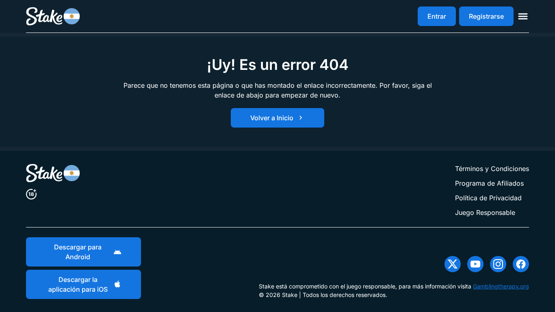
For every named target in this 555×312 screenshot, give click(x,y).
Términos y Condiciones (492, 169)
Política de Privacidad (488, 198)
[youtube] (475, 264)
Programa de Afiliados (489, 183)
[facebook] (521, 264)
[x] (452, 264)
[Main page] (53, 16)
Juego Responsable (485, 212)
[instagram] (498, 264)
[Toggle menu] (523, 16)
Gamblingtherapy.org (501, 286)
